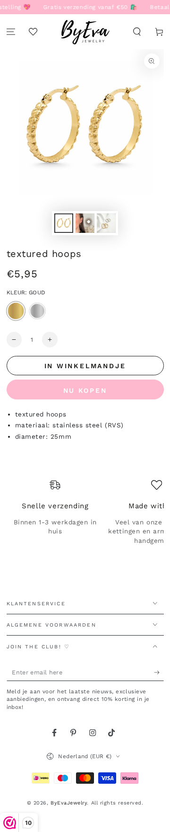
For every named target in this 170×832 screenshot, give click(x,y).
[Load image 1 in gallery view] (63, 223)
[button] (137, 32)
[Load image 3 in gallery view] (106, 223)
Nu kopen (85, 390)
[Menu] (11, 32)
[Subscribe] (159, 672)
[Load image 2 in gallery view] (85, 223)
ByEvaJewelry (69, 803)
